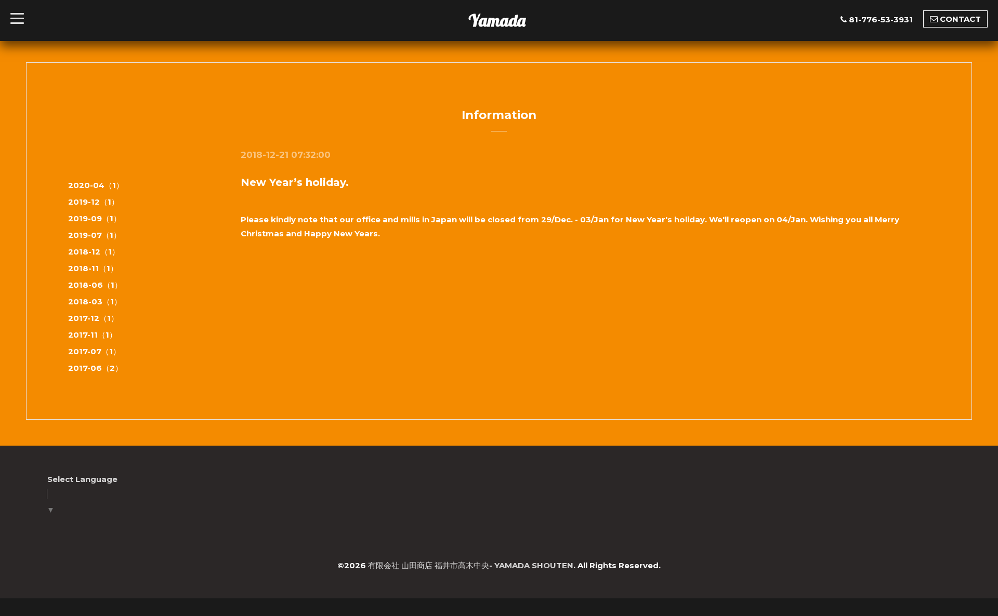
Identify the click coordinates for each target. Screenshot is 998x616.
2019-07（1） (94, 235)
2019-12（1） (93, 202)
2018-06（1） (95, 285)
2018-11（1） (93, 268)
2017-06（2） (95, 368)
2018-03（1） (95, 301)
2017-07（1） (94, 351)
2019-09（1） (94, 218)
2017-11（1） (92, 335)
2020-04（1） (96, 185)
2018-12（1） (94, 252)
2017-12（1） (93, 318)
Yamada (497, 20)
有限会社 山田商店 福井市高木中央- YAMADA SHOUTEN (470, 565)
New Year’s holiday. (295, 182)
